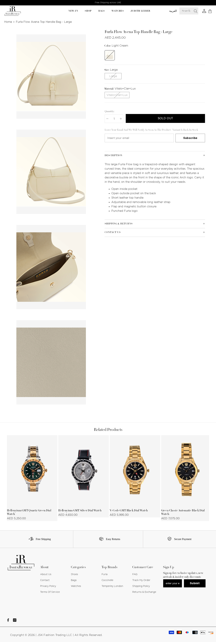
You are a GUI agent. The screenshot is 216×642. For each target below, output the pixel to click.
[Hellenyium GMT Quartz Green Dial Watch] (32, 470)
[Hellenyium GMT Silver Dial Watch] (83, 470)
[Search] (195, 10)
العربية (173, 11)
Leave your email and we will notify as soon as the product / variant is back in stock (151, 130)
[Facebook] (8, 620)
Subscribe (190, 138)
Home (8, 22)
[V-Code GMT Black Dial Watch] (135, 470)
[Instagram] (15, 620)
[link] (38, 539)
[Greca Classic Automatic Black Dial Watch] (186, 470)
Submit (195, 583)
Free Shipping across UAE (108, 3)
